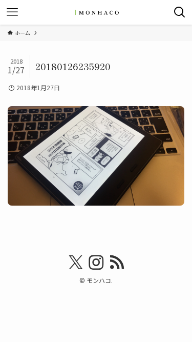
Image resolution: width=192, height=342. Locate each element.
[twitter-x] (75, 262)
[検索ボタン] (179, 12)
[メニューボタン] (12, 12)
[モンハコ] (96, 12)
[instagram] (96, 262)
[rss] (116, 262)
